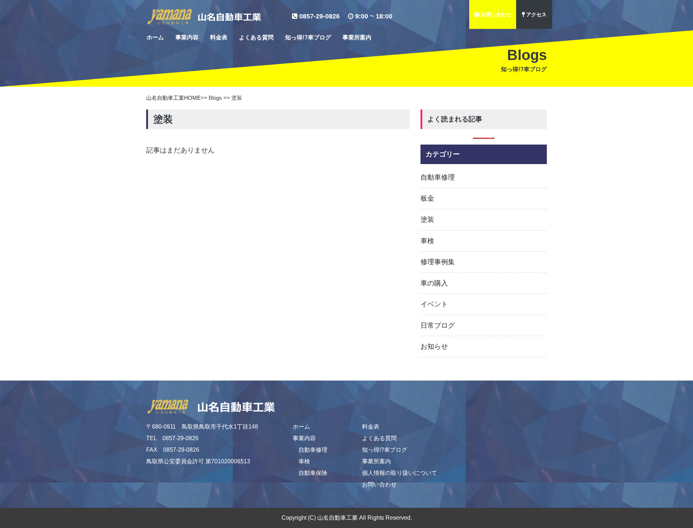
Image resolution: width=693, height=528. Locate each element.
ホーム (155, 37)
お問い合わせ (495, 14)
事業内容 (187, 37)
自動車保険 (312, 473)
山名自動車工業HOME (173, 98)
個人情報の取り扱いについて (399, 473)
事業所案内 (357, 37)
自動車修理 (312, 450)
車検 (304, 461)
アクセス (535, 14)
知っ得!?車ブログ (308, 37)
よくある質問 (256, 37)
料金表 (218, 37)
